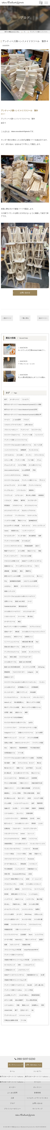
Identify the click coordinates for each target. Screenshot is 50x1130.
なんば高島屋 (26, 470)
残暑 (5, 945)
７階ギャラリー (24, 783)
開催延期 (7, 672)
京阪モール (37, 854)
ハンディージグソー (28, 531)
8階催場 (6, 571)
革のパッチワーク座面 (33, 702)
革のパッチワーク (30, 940)
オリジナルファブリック (11, 510)
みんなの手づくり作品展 (11, 526)
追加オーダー (8, 632)
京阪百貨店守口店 (37, 783)
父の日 (32, 818)
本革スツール (18, 637)
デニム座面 (7, 803)
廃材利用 (39, 803)
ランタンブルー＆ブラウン (12, 849)
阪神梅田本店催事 (15, 581)
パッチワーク (8, 899)
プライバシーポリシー (11, 430)
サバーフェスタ (39, 889)
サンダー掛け (22, 536)
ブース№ (23, 1020)
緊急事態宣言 (23, 748)
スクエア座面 (22, 465)
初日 (38, 793)
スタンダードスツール (11, 834)
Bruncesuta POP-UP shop (19, 874)
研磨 (25, 904)
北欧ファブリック (22, 692)
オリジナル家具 (9, 914)
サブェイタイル (39, 455)
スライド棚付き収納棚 (23, 788)
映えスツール (36, 773)
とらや (40, 823)
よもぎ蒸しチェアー (10, 995)
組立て (38, 546)
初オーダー (21, 798)
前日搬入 (14, 571)
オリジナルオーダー (29, 611)
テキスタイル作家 (26, 556)
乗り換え (30, 616)
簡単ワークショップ (10, 738)
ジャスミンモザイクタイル (12, 475)
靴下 (16, 1010)
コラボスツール (17, 505)
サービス (7, 420)
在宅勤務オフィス (23, 687)
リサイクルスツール (35, 924)
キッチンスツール (34, 652)
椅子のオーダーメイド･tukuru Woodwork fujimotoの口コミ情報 (22, 404)
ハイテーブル (30, 899)
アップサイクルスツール (11, 652)
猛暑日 (38, 909)
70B (32, 1010)
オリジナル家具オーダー (11, 919)
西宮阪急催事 (29, 546)
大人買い (15, 808)
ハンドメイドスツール (11, 450)
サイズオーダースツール (18, 924)
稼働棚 (6, 924)
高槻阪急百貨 (8, 929)
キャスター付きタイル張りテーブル (15, 722)
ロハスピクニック (9, 965)
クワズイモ (36, 788)
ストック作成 (29, 990)
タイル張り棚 (38, 919)
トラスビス (7, 500)
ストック (22, 738)
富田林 (6, 894)
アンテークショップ (10, 1015)
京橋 (30, 854)
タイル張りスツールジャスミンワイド (33, 632)
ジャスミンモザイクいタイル (13, 546)
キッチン (29, 455)
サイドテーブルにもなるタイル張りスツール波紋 (19, 758)
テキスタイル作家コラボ (11, 561)
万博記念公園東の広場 (11, 1020)
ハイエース (26, 849)
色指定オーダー (9, 677)
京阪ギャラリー (9, 788)
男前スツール (22, 521)
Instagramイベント (9, 733)
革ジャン (39, 576)
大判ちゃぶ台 (38, 914)
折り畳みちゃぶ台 (9, 798)
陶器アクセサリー (9, 551)
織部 (26, 712)
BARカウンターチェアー (22, 743)
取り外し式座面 (31, 495)
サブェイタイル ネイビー (26, 763)
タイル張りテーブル (10, 662)
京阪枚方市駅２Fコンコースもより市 (15, 980)
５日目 (21, 884)
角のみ (39, 763)
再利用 (34, 823)
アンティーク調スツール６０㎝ (13, 955)
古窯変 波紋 (8, 712)
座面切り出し (15, 531)
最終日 (16, 586)
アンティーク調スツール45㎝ (13, 990)
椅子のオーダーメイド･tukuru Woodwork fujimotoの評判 (20, 410)
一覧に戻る (25, 318)
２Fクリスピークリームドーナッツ (14, 859)
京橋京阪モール (32, 869)
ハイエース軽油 (9, 854)
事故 (39, 551)
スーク (30, 601)
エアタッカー (19, 495)
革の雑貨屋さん (19, 702)
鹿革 (14, 763)
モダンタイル (26, 526)
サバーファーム (27, 889)
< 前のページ (7, 318)
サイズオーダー (32, 500)
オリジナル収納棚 (33, 738)
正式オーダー (25, 1010)
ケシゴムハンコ (25, 697)
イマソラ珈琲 (25, 808)
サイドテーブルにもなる (11, 480)
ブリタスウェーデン (10, 884)
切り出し (7, 904)
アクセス (26, 420)
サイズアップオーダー (30, 828)
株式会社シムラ (24, 778)
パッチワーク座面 (9, 521)
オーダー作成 (8, 940)
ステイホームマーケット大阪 (28, 728)
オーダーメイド (14, 399)
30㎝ (5, 748)
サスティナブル (32, 516)
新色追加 (23, 864)
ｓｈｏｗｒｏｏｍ (24, 1015)
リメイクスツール (28, 576)
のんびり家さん (24, 995)
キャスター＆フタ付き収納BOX (13, 717)
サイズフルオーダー (25, 657)
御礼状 (17, 632)
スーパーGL (21, 616)
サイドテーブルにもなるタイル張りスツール (17, 445)
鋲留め (16, 500)
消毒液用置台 (8, 844)
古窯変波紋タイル (9, 753)
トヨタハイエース (9, 616)
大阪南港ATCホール (32, 975)
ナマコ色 (20, 753)
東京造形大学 (23, 606)
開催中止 (28, 571)
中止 (5, 581)
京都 (18, 1005)
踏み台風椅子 (19, 1000)
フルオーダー (17, 828)
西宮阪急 (7, 505)
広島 (19, 965)
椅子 (5, 399)
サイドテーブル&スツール (12, 435)
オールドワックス (9, 485)
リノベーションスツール (11, 642)
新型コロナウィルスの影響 (12, 576)
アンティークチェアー (11, 556)
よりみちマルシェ (37, 960)
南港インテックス (9, 591)
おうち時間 (39, 733)
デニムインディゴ (9, 465)
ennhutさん (7, 637)
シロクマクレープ (23, 970)
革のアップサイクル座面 (11, 707)
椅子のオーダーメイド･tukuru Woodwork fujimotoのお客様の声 (22, 415)
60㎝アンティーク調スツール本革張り (15, 627)
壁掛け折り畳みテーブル (11, 647)
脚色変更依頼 (36, 995)
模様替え (7, 793)
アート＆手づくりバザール (24, 566)
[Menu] (46, 2)
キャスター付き (26, 919)
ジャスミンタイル (27, 909)
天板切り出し (17, 904)
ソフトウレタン (21, 490)
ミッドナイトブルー (10, 728)
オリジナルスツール (31, 505)
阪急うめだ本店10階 (25, 662)
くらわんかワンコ (29, 965)
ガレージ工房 (38, 445)
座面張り (31, 490)
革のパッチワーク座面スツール (31, 707)
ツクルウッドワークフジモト (13, 425)
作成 (34, 470)
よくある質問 (17, 420)
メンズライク (8, 516)
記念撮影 (23, 934)
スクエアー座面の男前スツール (13, 879)
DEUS (38, 818)
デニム (39, 460)
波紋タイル (18, 712)
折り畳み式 (7, 773)
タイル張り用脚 (33, 904)
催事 (39, 536)
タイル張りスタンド (21, 844)
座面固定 (41, 495)
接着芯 (24, 839)
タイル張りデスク (9, 687)
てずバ (37, 566)
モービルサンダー (9, 536)
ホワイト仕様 (8, 1000)
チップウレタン (9, 490)
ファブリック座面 (37, 743)
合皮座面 (34, 778)
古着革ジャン (29, 637)
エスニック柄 (8, 460)
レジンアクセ (39, 934)
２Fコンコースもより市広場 (12, 950)
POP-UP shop (28, 914)
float (37, 642)
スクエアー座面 (38, 798)
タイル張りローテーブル (21, 773)
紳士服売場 (32, 536)
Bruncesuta (31, 859)
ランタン (42, 682)
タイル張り (20, 455)
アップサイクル (20, 516)
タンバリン (20, 813)
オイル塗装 (21, 551)
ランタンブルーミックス (37, 844)
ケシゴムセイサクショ (11, 697)
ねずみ (31, 722)
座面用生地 (24, 818)
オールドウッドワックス (11, 909)
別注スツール (32, 551)
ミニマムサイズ (20, 869)
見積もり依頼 (8, 743)
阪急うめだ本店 (20, 601)
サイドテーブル (36, 430)
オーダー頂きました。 (11, 864)
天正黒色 (39, 758)
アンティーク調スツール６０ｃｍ (14, 985)
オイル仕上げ (26, 541)
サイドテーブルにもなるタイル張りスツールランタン (20, 682)
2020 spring (41, 667)
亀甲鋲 (23, 500)
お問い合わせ (29, 425)
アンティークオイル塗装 (11, 541)
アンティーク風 (20, 460)
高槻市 (34, 808)
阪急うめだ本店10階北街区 (12, 667)
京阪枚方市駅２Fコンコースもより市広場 (16, 960)
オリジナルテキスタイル (11, 839)
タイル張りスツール (35, 465)
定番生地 (7, 828)
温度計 (41, 940)
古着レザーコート (27, 647)
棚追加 (17, 889)
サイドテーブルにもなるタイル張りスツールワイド (19, 596)
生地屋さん (35, 1005)
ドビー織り (31, 460)
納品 (19, 622)
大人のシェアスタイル (28, 510)
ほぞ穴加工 (29, 768)
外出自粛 (33, 692)
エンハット (31, 834)
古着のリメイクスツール (25, 733)
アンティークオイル (35, 485)
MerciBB (29, 985)
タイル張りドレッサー (22, 823)
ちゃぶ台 (38, 768)
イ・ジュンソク (37, 879)
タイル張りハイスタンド (33, 884)
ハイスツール (33, 839)
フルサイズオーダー (19, 672)
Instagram (30, 672)
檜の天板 (39, 899)
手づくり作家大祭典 (10, 783)
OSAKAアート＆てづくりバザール (14, 975)
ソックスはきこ (33, 894)
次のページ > (43, 318)
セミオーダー (8, 889)
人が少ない (7, 586)
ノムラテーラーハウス (11, 818)
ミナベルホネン (9, 813)
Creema (6, 531)
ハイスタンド (33, 864)
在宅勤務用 (35, 687)
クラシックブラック (39, 526)
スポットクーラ (14, 945)
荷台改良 (35, 849)
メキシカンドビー (38, 697)
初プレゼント (8, 823)
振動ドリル (20, 768)
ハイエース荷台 (21, 854)
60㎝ (5, 657)
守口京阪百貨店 (35, 748)
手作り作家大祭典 (29, 793)
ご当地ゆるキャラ (9, 970)
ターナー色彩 (22, 485)
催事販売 (23, 450)
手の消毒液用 (8, 869)
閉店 (42, 1005)
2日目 (30, 874)
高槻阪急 (41, 808)
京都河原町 (29, 813)
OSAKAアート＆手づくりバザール (31, 561)
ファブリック (8, 495)
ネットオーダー (9, 692)
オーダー (19, 914)
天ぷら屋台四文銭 (31, 1000)
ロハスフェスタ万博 (29, 667)
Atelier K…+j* (7, 702)
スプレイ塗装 (17, 793)
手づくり (42, 480)
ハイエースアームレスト (21, 803)
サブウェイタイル (35, 627)
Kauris (30, 934)
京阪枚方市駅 (26, 945)
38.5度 (42, 975)
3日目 (29, 798)
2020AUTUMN (8, 1010)
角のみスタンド (9, 768)
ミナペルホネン (9, 1005)
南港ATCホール (8, 566)
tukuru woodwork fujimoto (11, 470)
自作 (33, 803)
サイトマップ (38, 1109)
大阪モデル (13, 748)
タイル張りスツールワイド (12, 611)
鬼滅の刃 (7, 808)
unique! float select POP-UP (31, 950)
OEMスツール (19, 899)
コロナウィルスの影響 (30, 581)
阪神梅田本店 (33, 521)
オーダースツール (9, 622)
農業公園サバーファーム (18, 894)
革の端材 (7, 763)
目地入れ (26, 475)
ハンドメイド (39, 435)
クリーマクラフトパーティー (29, 586)
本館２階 (7, 874)
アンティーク (25, 430)
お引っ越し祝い (39, 985)
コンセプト (25, 399)
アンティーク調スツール (29, 480)
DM (37, 672)
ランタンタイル (33, 450)
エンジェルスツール (10, 778)
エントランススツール (11, 934)
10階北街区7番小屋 (27, 642)
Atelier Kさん (19, 940)
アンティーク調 (27, 435)
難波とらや (25, 1005)
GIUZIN (24, 652)
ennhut (23, 834)
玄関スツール (8, 601)
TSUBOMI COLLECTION (10, 606)
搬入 (21, 571)
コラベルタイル (9, 455)
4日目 (27, 879)
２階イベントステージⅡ (22, 929)
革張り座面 (13, 657)
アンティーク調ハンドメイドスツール (15, 440)
